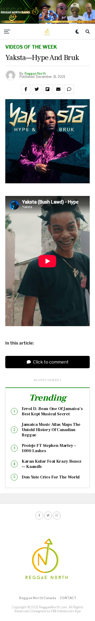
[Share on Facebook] (26, 89)
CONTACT (68, 598)
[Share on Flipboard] (47, 89)
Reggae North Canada (37, 598)
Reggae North (35, 73)
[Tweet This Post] (36, 89)
